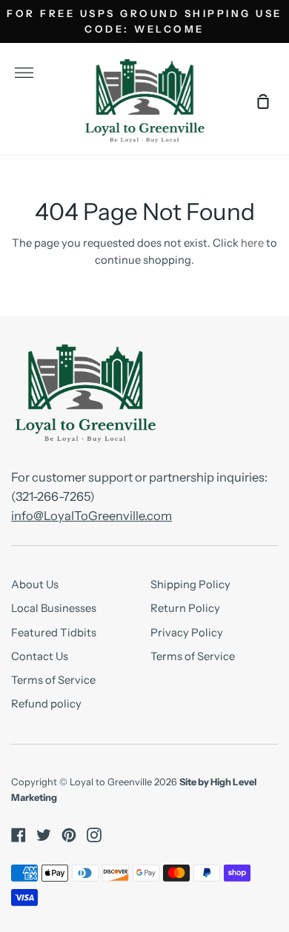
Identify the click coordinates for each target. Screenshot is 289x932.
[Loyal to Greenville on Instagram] (94, 835)
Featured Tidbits (53, 632)
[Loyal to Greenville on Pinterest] (69, 835)
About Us (35, 584)
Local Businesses (53, 608)
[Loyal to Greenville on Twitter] (43, 835)
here (252, 243)
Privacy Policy (186, 632)
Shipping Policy (190, 584)
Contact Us (39, 656)
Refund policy (46, 703)
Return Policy (185, 608)
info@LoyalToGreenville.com (91, 515)
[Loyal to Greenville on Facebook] (18, 835)
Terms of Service (53, 680)
